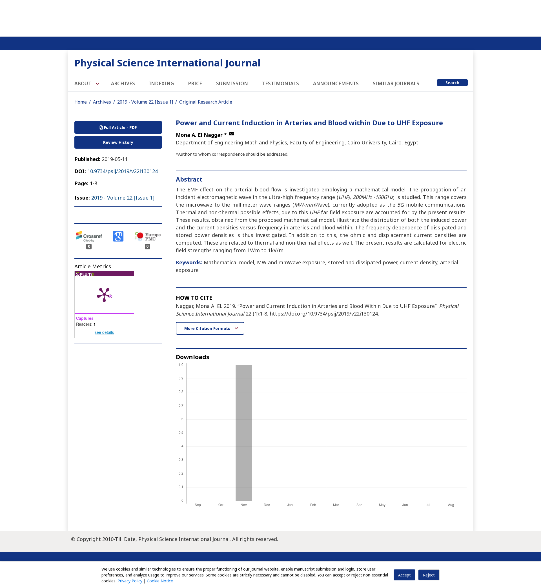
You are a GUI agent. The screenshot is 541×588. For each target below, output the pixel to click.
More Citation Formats (207, 328)
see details (104, 332)
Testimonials (280, 83)
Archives (123, 83)
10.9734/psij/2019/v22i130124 (122, 171)
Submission (232, 83)
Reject (429, 575)
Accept (404, 575)
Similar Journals (396, 83)
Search (452, 82)
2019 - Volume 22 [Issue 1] (145, 102)
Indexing (161, 83)
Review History (118, 142)
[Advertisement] (270, 16)
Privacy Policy (129, 580)
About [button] (83, 83)
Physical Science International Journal (167, 62)
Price (195, 83)
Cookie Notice (160, 580)
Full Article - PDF (120, 127)
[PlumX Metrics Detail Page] (104, 294)
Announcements (336, 83)
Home (80, 102)
